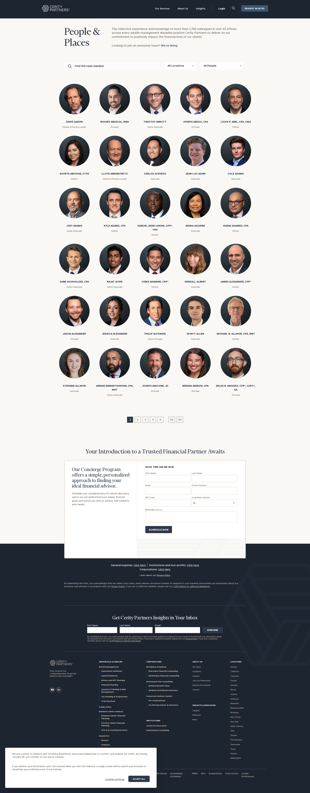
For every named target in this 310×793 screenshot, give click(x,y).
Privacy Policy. (118, 586)
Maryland (234, 703)
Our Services (162, 8)
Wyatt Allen (195, 333)
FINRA (195, 773)
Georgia (234, 685)
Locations (196, 671)
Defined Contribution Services (163, 690)
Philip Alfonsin (155, 333)
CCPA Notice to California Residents (125, 641)
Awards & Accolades (201, 685)
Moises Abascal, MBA (114, 121)
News (194, 719)
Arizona (233, 667)
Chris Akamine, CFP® (155, 281)
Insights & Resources (204, 705)
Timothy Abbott (155, 121)
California (234, 671)
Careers (195, 676)
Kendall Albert (195, 281)
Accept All (139, 779)
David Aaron (74, 121)
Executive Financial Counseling (163, 671)
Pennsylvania (236, 740)
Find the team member (89, 65)
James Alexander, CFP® (235, 281)
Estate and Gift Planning (113, 680)
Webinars (196, 715)
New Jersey (235, 717)
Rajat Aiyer (114, 281)
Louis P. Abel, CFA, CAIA (236, 121)
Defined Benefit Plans (159, 686)
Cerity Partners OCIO (156, 726)
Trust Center (231, 773)
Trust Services (108, 701)
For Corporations (157, 700)
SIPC (203, 773)
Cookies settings (114, 779)
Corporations (153, 662)
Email (158, 625)
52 (171, 419)
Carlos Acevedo (155, 173)
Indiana (233, 694)
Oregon (233, 735)
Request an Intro (254, 8)
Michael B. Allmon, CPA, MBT (236, 333)
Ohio (232, 731)
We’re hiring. (169, 45)
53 (179, 419)
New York (234, 722)
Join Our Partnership (201, 680)
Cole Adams (236, 173)
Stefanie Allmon (74, 385)
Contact (195, 690)
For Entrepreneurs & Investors (163, 705)
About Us (183, 8)
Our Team (196, 667)
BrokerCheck (215, 773)
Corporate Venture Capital (159, 696)
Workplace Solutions (156, 667)
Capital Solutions (109, 676)
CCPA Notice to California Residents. (191, 586)
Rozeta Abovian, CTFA (74, 173)
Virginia (233, 753)
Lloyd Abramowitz (115, 173)
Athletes (105, 745)
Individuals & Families (110, 662)
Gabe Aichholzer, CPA (74, 281)
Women (104, 740)
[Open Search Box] (234, 8)
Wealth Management (109, 667)
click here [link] (140, 565)
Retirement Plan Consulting (159, 681)
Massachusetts (237, 708)
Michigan (234, 712)
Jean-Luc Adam (195, 173)
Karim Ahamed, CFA (235, 225)
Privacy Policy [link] (163, 575)
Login (221, 8)
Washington (235, 758)
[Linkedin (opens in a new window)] (58, 689)
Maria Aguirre (195, 225)
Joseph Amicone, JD (155, 385)
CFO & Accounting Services (114, 730)
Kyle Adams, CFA (114, 225)
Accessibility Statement (176, 775)
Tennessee (235, 744)
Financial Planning (109, 685)
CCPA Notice (160, 773)
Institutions (153, 720)
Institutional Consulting (157, 730)
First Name (92, 625)
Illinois (233, 690)
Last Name (125, 625)
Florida (233, 680)
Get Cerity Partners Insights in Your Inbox (155, 618)
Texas (233, 749)
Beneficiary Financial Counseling (164, 676)
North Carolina (236, 726)
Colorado (234, 676)
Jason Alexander (74, 333)
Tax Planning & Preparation (114, 696)
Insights (200, 8)
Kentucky (234, 699)
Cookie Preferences (248, 775)
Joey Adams (74, 225)
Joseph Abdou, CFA (195, 121)
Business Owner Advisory (111, 711)
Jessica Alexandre (114, 333)
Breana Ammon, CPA (195, 385)
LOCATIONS (235, 662)
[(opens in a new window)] (52, 689)
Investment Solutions (111, 671)
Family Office (105, 707)
